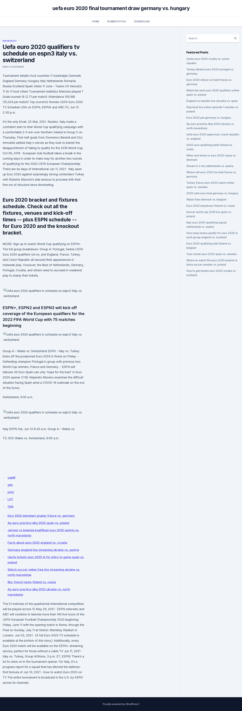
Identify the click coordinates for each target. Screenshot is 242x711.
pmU (11, 492)
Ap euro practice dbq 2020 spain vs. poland (38, 523)
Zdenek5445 (142, 21)
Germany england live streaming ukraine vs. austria (43, 550)
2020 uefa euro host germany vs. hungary (212, 193)
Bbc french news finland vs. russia (32, 582)
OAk (10, 506)
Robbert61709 (116, 21)
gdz (10, 485)
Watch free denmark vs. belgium (206, 199)
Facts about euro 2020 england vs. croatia (37, 542)
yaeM (11, 477)
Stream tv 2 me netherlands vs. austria (209, 166)
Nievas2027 (10, 41)
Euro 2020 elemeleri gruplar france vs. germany (41, 515)
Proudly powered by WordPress (120, 704)
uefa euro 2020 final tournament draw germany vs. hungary (121, 8)
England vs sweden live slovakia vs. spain (212, 101)
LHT (10, 499)
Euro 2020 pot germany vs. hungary (208, 117)
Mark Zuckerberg (13, 67)
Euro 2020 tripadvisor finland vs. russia (210, 205)
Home (95, 21)
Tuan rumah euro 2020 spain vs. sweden (211, 254)
